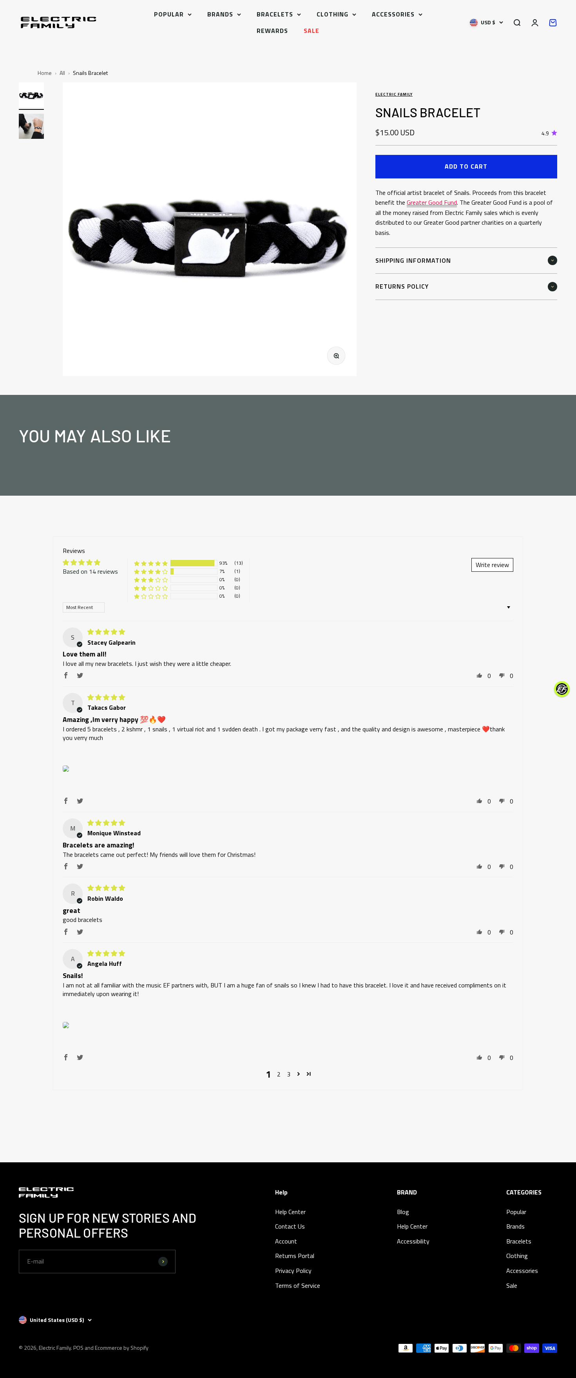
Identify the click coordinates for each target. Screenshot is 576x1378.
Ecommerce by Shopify (122, 1347)
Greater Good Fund (432, 202)
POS (78, 1347)
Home (45, 73)
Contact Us (290, 1226)
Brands (220, 14)
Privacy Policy (293, 1270)
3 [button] (288, 1074)
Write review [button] (492, 564)
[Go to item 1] (31, 96)
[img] (106, 631)
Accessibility (413, 1241)
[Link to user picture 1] (66, 768)
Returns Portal (294, 1255)
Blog (403, 1211)
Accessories (393, 14)
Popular (169, 14)
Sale (311, 30)
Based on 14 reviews (90, 571)
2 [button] (279, 1074)
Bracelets (275, 14)
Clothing (332, 14)
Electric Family (394, 94)
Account (286, 1241)
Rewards (272, 30)
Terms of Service (297, 1285)
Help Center (290, 1211)
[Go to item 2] (31, 127)
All (62, 73)
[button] (151, 563)
